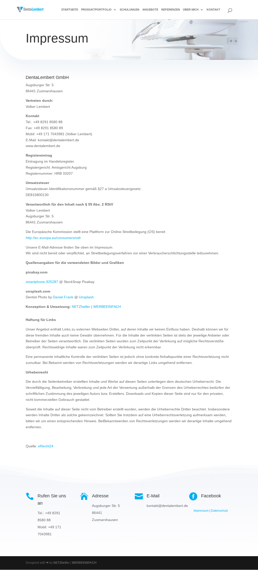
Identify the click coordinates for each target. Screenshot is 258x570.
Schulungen (129, 9)
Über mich (191, 9)
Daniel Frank (63, 297)
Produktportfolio (96, 9)
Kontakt (213, 9)
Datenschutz (219, 510)
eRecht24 (45, 446)
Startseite (69, 9)
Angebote (150, 9)
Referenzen (170, 9)
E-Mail (153, 495)
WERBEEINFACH (107, 307)
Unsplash (86, 297)
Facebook (211, 495)
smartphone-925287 (42, 282)
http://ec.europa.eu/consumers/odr (53, 238)
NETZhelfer (81, 307)
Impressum (201, 510)
